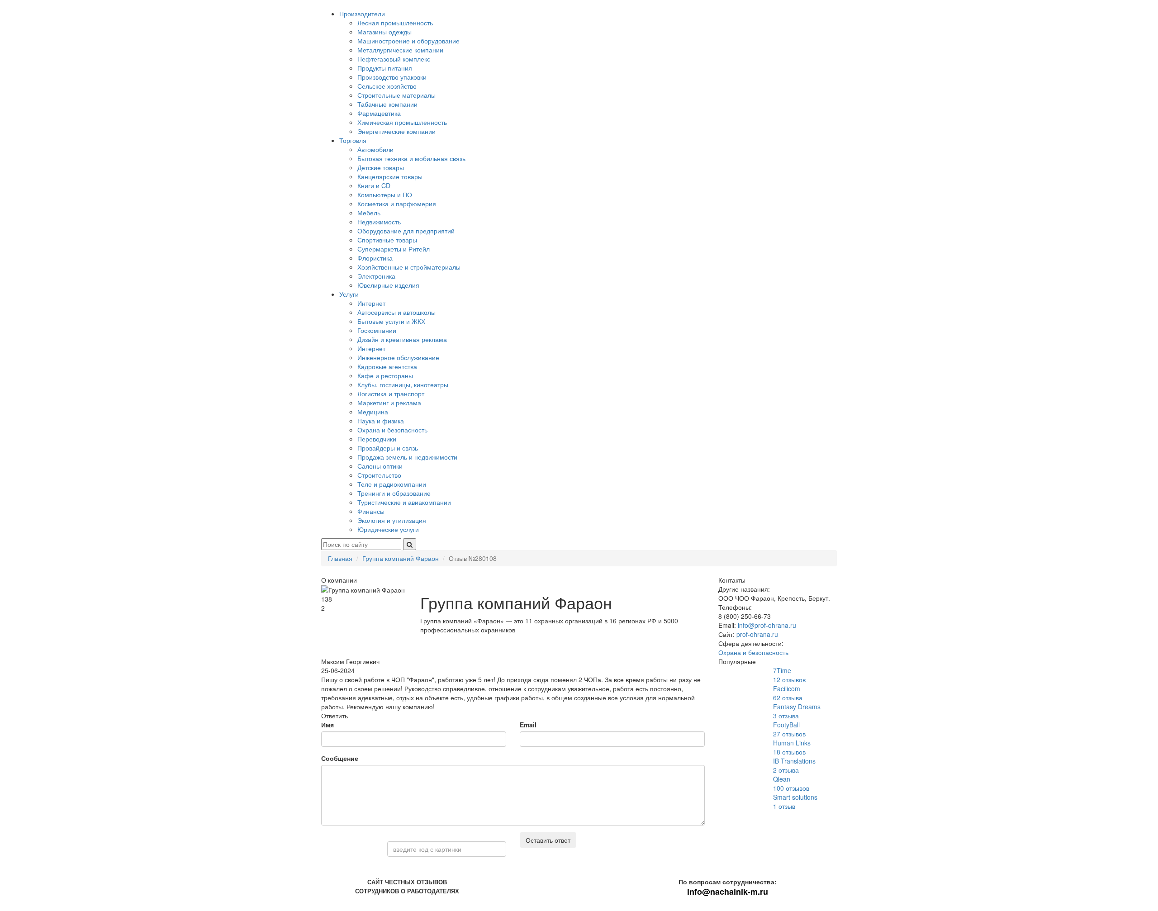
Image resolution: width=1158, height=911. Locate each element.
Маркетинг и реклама (389, 402)
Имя (327, 724)
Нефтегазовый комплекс (393, 58)
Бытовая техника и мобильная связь (411, 158)
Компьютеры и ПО (384, 194)
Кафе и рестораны (385, 375)
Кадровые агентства (387, 366)
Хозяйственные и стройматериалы (408, 266)
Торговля (352, 140)
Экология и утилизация (391, 520)
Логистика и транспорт (390, 393)
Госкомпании (376, 330)
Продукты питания (384, 67)
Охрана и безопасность (392, 429)
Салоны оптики (380, 465)
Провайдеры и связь (387, 447)
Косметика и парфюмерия (396, 203)
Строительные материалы (396, 95)
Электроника (376, 275)
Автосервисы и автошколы (396, 312)
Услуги (349, 294)
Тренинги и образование (394, 493)
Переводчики (376, 438)
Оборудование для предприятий (406, 230)
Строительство (379, 474)
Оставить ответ (548, 840)
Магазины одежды (384, 31)
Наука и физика (380, 420)
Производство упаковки (392, 76)
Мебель (368, 212)
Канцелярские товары (389, 176)
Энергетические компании (396, 131)
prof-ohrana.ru (757, 634)
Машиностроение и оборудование (408, 40)
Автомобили (375, 149)
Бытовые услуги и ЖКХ (391, 321)
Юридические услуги (388, 529)
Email (528, 724)
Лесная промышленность (395, 22)
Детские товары (380, 167)
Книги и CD (373, 185)
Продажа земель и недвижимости (407, 456)
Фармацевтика (379, 113)
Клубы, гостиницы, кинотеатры (402, 384)
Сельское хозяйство (387, 85)
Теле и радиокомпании (391, 484)
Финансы (370, 511)
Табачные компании (387, 104)
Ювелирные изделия (388, 284)
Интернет (371, 303)
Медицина (372, 411)
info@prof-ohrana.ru (767, 625)
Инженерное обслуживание (398, 357)
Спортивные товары (387, 239)
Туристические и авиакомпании (404, 502)
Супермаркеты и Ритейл (393, 248)
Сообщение (339, 758)
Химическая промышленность (402, 122)
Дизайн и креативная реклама (402, 339)
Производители (362, 13)
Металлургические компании (400, 49)
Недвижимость (379, 221)
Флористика (375, 257)
